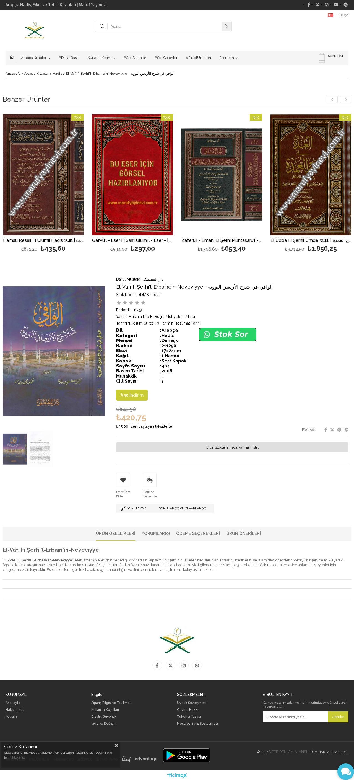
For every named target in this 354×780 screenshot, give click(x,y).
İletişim (11, 717)
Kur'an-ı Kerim (99, 58)
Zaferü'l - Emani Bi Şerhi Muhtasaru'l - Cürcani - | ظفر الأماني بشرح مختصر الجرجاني (221, 240)
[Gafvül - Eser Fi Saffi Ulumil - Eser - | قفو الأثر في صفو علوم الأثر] (132, 174)
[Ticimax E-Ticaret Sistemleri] (177, 776)
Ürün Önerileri (243, 533)
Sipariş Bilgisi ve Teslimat (111, 703)
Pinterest (339, 429)
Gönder (338, 717)
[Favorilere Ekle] (43, 184)
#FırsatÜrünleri (198, 58)
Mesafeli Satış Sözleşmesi (197, 723)
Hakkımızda (15, 710)
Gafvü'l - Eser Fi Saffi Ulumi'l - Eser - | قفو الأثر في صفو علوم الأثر (132, 240)
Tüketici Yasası (189, 717)
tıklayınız (17, 757)
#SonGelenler (166, 58)
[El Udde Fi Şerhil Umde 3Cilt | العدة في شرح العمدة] (311, 174)
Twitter (332, 429)
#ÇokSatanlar (135, 58)
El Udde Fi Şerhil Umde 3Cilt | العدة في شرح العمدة (311, 240)
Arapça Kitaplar (33, 58)
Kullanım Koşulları (105, 710)
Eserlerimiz (228, 58)
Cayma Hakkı (187, 710)
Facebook (325, 429)
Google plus (346, 429)
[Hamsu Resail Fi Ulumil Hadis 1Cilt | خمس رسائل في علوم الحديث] (43, 174)
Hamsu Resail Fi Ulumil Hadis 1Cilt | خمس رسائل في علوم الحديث (43, 240)
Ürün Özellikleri (115, 533)
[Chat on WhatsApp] (227, 340)
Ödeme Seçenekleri (198, 533)
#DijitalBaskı (69, 58)
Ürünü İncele (63, 184)
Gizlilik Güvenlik (103, 717)
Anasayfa (13, 58)
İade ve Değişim (104, 723)
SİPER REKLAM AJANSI (288, 752)
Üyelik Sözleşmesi (191, 703)
